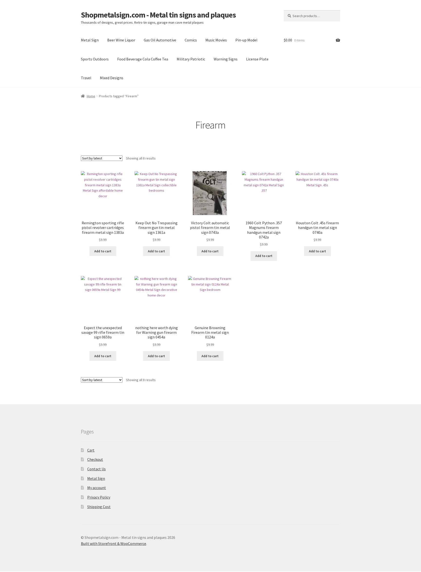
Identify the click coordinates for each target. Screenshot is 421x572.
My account (96, 487)
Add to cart (102, 251)
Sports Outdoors (95, 59)
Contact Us (96, 468)
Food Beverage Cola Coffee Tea (142, 59)
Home (91, 96)
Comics (191, 40)
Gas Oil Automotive (160, 40)
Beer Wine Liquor (121, 40)
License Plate (257, 59)
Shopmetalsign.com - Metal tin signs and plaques (158, 15)
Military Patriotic (191, 59)
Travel (86, 77)
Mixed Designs (111, 77)
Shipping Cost (99, 506)
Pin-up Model (246, 40)
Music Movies (216, 40)
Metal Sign (90, 40)
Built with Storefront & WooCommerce (113, 543)
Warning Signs (226, 59)
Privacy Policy (98, 497)
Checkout (95, 459)
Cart (91, 450)
